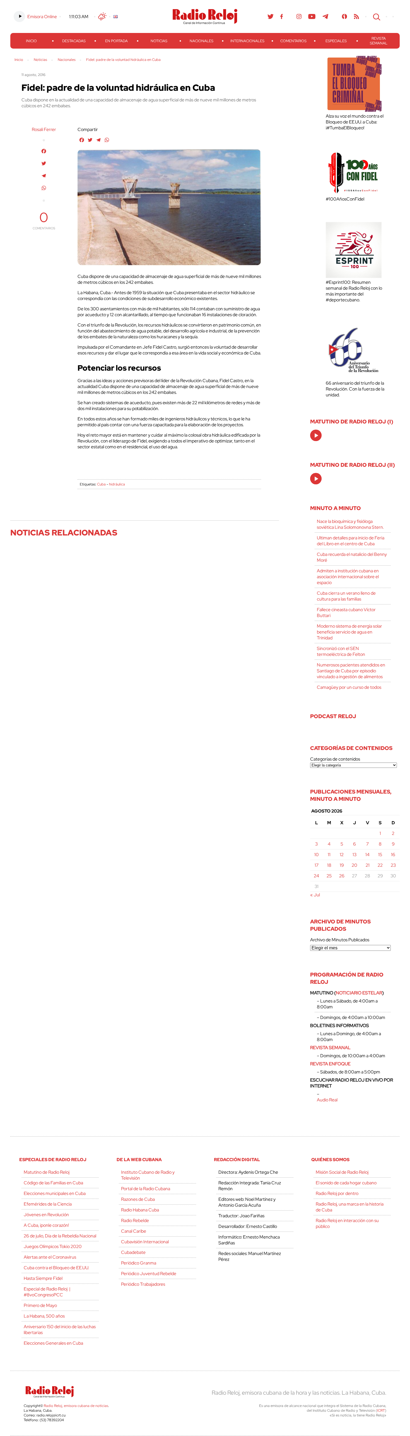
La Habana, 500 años (44, 1316)
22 (380, 865)
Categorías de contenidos (335, 759)
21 (368, 865)
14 (367, 855)
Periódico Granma (138, 1263)
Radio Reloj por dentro (337, 1193)
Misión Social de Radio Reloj (342, 1172)
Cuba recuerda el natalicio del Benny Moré (352, 557)
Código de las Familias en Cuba (53, 1183)
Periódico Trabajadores (143, 1284)
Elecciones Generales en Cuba (53, 1343)
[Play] (316, 436)
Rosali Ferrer (44, 129)
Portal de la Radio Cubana (145, 1189)
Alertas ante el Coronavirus (50, 1257)
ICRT (381, 1410)
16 (393, 855)
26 (341, 876)
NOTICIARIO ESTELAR (359, 993)
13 (354, 855)
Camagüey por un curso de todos (349, 687)
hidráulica (117, 484)
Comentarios (293, 41)
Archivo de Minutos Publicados (339, 940)
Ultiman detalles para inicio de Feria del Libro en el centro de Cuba (350, 541)
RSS (356, 16)
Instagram (299, 16)
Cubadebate (133, 1252)
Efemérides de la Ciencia (48, 1204)
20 (354, 865)
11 (329, 855)
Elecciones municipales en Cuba (55, 1193)
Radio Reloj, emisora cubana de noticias (76, 1405)
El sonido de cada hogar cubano (346, 1183)
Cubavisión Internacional (145, 1242)
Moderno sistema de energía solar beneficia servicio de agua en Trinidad (349, 632)
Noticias (159, 41)
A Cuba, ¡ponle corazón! (46, 1225)
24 (316, 876)
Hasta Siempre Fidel (43, 1278)
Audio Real (327, 1100)
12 (342, 855)
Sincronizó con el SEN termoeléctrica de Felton (341, 651)
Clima (102, 16)
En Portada (116, 41)
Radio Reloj (205, 16)
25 (329, 876)
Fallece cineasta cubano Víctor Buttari (346, 612)
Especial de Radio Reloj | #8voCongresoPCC (47, 1292)
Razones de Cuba (138, 1199)
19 (342, 865)
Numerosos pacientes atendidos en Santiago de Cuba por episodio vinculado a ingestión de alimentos (351, 671)
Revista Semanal (378, 41)
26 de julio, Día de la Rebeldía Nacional (60, 1236)
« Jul (315, 895)
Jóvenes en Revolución (46, 1215)
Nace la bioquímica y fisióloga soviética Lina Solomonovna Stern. (350, 524)
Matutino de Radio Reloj (46, 1172)
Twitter (270, 16)
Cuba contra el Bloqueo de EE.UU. (56, 1268)
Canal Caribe (133, 1231)
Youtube (312, 16)
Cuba (101, 484)
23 (393, 865)
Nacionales (201, 41)
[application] (316, 435)
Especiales (336, 41)
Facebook (281, 16)
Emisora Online (42, 17)
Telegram (325, 16)
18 (329, 865)
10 (316, 855)
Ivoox (344, 16)
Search (376, 16)
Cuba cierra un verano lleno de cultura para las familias (346, 596)
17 (317, 865)
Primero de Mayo (40, 1305)
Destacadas (74, 41)
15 (380, 855)
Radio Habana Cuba (140, 1210)
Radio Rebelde (135, 1220)
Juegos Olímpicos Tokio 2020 (53, 1246)
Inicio (31, 41)
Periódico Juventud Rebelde (148, 1274)
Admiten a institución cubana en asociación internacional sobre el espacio (348, 576)
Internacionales (247, 41)
